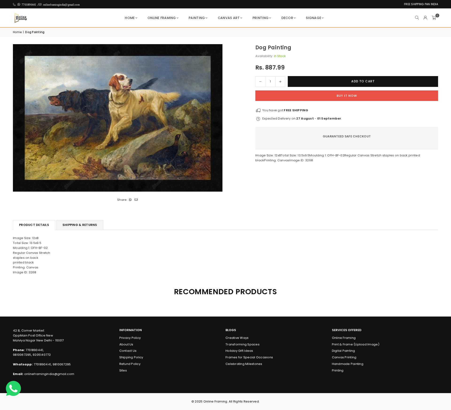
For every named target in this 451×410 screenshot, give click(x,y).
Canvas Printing (344, 357)
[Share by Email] (136, 199)
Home (130, 17)
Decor (287, 17)
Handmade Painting (347, 364)
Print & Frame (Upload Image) (355, 344)
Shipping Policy (131, 357)
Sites (123, 370)
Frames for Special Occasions (249, 357)
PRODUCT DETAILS (34, 225)
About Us (126, 344)
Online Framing (162, 17)
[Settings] (425, 18)
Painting (197, 17)
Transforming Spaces (243, 344)
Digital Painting (343, 350)
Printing (260, 17)
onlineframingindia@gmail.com (49, 374)
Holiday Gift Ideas (239, 350)
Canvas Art (229, 17)
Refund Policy (129, 364)
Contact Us (128, 350)
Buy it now (347, 95)
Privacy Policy (130, 338)
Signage (313, 17)
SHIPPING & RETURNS (79, 225)
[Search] (417, 18)
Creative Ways (237, 338)
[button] (434, 18)
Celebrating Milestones (244, 364)
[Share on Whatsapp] (130, 199)
